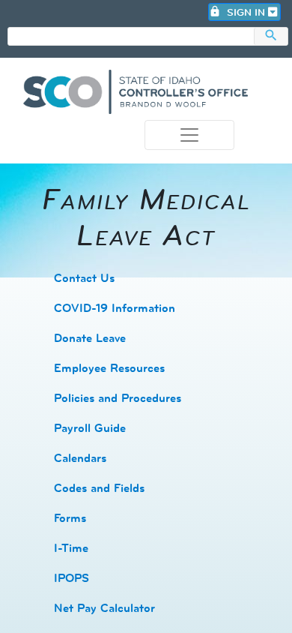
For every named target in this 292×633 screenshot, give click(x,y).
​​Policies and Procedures (117, 398)
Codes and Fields (99, 488)
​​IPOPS (71, 578)
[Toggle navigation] (189, 135)
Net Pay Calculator (104, 608)
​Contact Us (84, 278)
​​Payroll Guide (90, 428)
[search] (131, 37)
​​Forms (70, 518)
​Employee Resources (109, 368)
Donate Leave (90, 338)
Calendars (80, 458)
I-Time (71, 548)
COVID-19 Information (114, 308)
